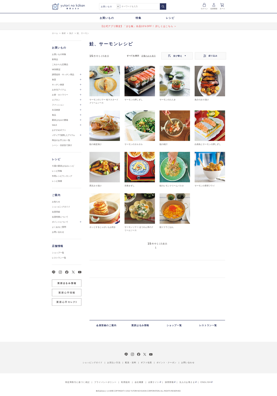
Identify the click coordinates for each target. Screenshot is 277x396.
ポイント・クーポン (167, 362)
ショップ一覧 (58, 252)
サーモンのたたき (168, 99)
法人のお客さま (187, 382)
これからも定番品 (60, 64)
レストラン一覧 (59, 258)
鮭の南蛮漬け (95, 144)
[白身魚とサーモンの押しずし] (210, 125)
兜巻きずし (130, 186)
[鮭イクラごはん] (175, 208)
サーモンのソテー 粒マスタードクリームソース (103, 101)
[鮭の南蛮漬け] (104, 125)
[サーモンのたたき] (175, 81)
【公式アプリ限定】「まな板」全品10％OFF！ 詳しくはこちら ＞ (139, 26)
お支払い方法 (113, 362)
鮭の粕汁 (164, 144)
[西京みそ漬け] (104, 167)
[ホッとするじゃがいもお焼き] (104, 208)
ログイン (204, 9)
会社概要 (139, 382)
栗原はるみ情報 (140, 325)
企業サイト (153, 382)
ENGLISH (206, 382)
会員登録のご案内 (106, 325)
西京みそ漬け (95, 186)
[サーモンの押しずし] (140, 81)
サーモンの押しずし (134, 99)
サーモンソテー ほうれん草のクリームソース (139, 228)
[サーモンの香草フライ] (210, 167)
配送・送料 (130, 362)
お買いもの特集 (59, 54)
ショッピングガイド (61, 207)
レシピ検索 (57, 181)
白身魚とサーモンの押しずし (208, 144)
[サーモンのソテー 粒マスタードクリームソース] (104, 81)
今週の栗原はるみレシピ (63, 166)
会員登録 (213, 9)
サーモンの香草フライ (205, 186)
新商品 (55, 59)
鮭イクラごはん (167, 227)
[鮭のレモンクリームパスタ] (175, 167)
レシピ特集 (57, 171)
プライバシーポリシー (105, 382)
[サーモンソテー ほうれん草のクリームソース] (140, 208)
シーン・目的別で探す (62, 145)
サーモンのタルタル (134, 144)
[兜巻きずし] (140, 167)
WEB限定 (56, 69)
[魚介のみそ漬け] (210, 81)
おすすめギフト (59, 130)
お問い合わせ (58, 232)
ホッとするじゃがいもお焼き (102, 227)
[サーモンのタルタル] (140, 125)
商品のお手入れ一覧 (61, 140)
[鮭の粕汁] (175, 125)
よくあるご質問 (59, 227)
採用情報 (169, 382)
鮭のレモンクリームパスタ (172, 186)
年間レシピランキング (62, 176)
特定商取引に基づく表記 (77, 382)
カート (222, 9)
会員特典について (60, 217)
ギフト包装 (146, 362)
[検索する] (163, 6)
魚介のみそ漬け (202, 99)
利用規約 (125, 382)
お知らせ (56, 202)
